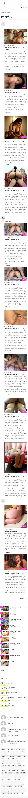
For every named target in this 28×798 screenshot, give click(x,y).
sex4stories (20, 786)
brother (19, 754)
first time (20, 765)
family (3, 763)
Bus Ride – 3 (12, 637)
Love (8, 721)
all (8, 749)
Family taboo (8, 763)
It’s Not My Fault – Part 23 (15, 631)
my (8, 781)
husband (10, 772)
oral (16, 781)
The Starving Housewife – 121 (14, 328)
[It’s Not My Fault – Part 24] (5, 657)
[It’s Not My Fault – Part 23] (5, 633)
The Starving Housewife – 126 (14, 92)
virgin (25, 791)
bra (15, 754)
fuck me (3, 770)
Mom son (14, 779)
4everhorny (4, 749)
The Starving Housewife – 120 (14, 374)
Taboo (12, 791)
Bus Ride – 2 (12, 625)
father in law (4, 765)
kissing (21, 774)
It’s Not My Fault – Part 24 (15, 655)
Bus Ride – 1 (12, 613)
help (2, 772)
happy (13, 770)
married (14, 777)
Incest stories (22, 772)
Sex (15, 786)
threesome (17, 791)
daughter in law (10, 760)
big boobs (18, 751)
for (23, 765)
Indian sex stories (9, 774)
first (9, 765)
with (18, 793)
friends (7, 767)
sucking (7, 791)
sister (22, 788)
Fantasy (14, 763)
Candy (8, 740)
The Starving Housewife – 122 (14, 284)
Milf (23, 777)
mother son (4, 781)
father (19, 763)
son (25, 788)
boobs (12, 754)
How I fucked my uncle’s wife (8, 687)
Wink (8, 734)
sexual (9, 788)
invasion (16, 774)
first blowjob (14, 765)
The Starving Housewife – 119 (14, 416)
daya (16, 760)
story (3, 791)
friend (3, 767)
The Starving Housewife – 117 (14, 531)
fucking (20, 767)
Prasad (18, 784)
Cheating (12, 756)
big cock (23, 751)
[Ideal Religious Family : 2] (5, 621)
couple (8, 758)
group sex (8, 770)
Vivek (8, 728)
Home (3, 12)
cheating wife (18, 756)
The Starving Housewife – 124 (14, 190)
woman (22, 793)
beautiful (7, 751)
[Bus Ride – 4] (5, 651)
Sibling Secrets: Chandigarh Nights (18, 607)
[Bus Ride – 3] (5, 639)
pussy (22, 784)
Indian (3, 774)
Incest (17, 772)
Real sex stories (9, 786)
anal (12, 749)
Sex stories (4, 788)
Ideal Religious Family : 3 (15, 643)
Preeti (7, 45)
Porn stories (13, 784)
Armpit (15, 749)
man (10, 777)
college (3, 758)
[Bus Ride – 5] (5, 663)
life (24, 774)
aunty (3, 751)
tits (21, 791)
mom (3, 779)
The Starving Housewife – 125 (14, 142)
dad (20, 758)
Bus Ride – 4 (12, 649)
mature (19, 777)
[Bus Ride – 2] (5, 627)
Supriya (8, 715)
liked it (3, 777)
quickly (3, 786)
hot (6, 772)
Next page (22, 598)
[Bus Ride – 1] (5, 615)
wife (14, 793)
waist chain (4, 793)
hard (17, 770)
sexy (13, 788)
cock (24, 756)
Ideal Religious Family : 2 (15, 619)
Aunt (23, 749)
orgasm (20, 781)
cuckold (12, 758)
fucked (15, 767)
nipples (12, 781)
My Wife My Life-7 (5, 703)
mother (19, 779)
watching (10, 793)
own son (3, 784)
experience (21, 760)
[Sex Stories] (5, 3)
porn (8, 784)
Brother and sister (5, 756)
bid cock (12, 751)
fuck (11, 767)
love (7, 777)
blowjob (3, 754)
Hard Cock (22, 770)
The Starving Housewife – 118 (14, 476)
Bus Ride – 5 (12, 661)
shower (17, 788)
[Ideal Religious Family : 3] (5, 645)
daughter (3, 760)
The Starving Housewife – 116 (14, 574)
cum (17, 758)
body (8, 754)
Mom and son (8, 779)
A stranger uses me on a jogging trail (10, 692)
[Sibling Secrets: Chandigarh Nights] (5, 608)
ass (19, 749)
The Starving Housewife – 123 (14, 239)
